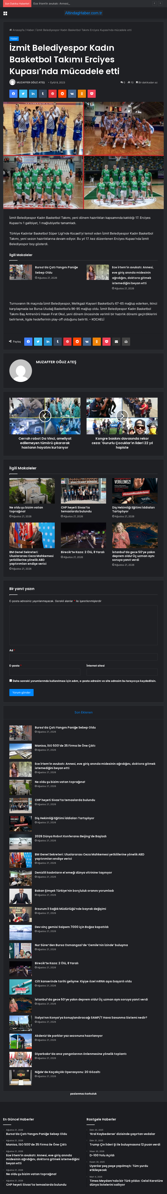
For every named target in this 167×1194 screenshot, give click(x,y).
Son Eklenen (84, 712)
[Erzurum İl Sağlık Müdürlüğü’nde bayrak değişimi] (20, 914)
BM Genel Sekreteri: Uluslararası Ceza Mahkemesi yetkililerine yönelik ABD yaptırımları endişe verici (31, 558)
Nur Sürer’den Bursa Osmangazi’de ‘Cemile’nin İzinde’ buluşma (81, 945)
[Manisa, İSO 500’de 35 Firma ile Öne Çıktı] (20, 751)
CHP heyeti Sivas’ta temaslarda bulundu (76, 509)
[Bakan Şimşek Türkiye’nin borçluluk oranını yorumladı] (20, 896)
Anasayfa (18, 30)
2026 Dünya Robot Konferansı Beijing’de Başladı (71, 836)
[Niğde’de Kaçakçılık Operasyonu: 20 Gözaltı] (20, 1077)
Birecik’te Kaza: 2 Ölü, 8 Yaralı (82, 552)
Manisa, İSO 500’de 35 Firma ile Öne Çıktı (65, 746)
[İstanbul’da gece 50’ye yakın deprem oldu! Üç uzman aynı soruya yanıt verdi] (135, 535)
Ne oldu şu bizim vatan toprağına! (26, 509)
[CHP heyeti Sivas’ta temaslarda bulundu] (83, 491)
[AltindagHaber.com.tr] (83, 13)
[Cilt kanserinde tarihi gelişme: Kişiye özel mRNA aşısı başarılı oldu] (20, 987)
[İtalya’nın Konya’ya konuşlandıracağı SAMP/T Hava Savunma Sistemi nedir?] (20, 1023)
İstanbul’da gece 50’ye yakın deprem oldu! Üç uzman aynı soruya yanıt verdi (133, 556)
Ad (12, 650)
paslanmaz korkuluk (83, 1093)
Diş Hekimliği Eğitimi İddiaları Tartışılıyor (133, 509)
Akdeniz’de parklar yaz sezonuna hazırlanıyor (69, 1036)
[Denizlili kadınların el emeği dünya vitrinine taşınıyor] (20, 878)
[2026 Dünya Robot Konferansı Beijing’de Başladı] (20, 842)
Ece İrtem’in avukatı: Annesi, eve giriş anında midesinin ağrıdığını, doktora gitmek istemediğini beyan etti (99, 3)
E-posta (15, 665)
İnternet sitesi (96, 665)
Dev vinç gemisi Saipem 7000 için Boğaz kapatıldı (72, 927)
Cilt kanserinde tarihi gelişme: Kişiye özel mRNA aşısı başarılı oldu (83, 981)
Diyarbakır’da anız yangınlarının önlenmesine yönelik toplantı (80, 1054)
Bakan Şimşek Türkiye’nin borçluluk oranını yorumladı (74, 891)
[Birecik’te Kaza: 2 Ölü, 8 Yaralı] (83, 535)
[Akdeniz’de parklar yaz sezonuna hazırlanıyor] (20, 1041)
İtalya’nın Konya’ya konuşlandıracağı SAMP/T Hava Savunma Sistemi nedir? (91, 1018)
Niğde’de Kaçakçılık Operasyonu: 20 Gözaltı (67, 1072)
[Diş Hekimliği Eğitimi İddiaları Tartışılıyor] (135, 491)
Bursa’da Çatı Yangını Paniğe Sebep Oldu (65, 727)
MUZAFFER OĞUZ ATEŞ (31, 82)
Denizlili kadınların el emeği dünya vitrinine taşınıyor (73, 872)
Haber (30, 30)
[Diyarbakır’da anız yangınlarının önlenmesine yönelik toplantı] (20, 1059)
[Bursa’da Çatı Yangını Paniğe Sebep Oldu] (21, 272)
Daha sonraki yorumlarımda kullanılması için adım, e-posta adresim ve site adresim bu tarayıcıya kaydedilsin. (84, 680)
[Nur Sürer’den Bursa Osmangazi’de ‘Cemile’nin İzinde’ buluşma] (20, 950)
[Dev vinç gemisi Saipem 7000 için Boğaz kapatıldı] (20, 932)
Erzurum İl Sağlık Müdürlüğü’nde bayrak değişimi (70, 909)
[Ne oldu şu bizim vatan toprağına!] (32, 491)
